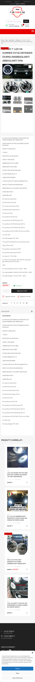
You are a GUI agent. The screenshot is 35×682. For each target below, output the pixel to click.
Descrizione (5, 311)
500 (8, 601)
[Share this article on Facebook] (11, 303)
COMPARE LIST (26, 1)
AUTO (8, 514)
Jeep (6, 40)
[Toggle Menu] (32, 31)
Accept (17, 668)
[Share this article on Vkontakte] (23, 303)
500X (8, 471)
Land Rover (11, 40)
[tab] (17, 311)
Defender (18, 40)
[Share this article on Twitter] (14, 303)
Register (22, 3)
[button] (32, 653)
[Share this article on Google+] (17, 303)
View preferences (17, 678)
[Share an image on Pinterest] (20, 303)
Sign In (17, 3)
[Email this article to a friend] (26, 303)
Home (2, 40)
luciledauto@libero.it (9, 636)
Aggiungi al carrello (22, 291)
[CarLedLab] (17, 17)
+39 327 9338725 (13, 26)
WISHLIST (17, 1)
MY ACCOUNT (8, 1)
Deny (17, 673)
